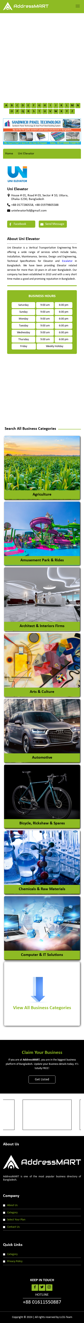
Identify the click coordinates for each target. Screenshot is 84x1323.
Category (12, 1212)
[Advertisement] (42, 57)
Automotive (42, 758)
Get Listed (42, 1079)
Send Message (54, 224)
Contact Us (13, 1226)
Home (9, 153)
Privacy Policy (14, 1261)
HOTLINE (42, 1299)
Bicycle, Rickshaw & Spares (42, 823)
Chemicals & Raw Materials (42, 889)
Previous (11, 129)
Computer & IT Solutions (42, 955)
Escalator (67, 261)
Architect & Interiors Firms (42, 626)
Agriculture (42, 495)
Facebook (19, 224)
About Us (12, 1205)
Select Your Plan (16, 1219)
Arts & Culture (42, 692)
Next (73, 129)
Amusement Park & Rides (42, 560)
